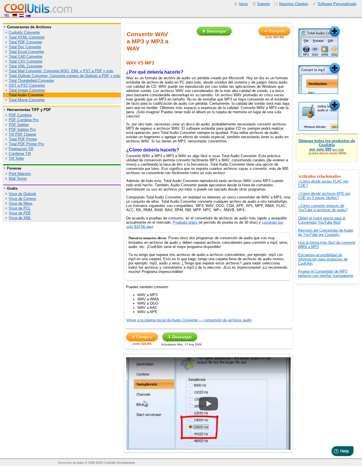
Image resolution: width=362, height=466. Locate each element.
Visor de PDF (20, 213)
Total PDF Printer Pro (26, 144)
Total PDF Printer (23, 139)
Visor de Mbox (21, 203)
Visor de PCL (20, 208)
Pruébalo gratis (185, 222)
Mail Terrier (18, 178)
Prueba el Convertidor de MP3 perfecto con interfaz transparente (325, 273)
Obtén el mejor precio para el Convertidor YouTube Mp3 (321, 220)
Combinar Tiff (20, 153)
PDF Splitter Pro (22, 129)
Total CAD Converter (25, 56)
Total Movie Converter (27, 100)
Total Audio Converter (26, 95)
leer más (338, 149)
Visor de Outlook (22, 194)
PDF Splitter (19, 125)
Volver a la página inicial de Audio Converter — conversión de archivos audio (189, 320)
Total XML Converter (25, 66)
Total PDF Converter (25, 42)
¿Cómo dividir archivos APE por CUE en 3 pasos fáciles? (324, 195)
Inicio (243, 4)
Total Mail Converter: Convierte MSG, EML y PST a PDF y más (61, 71)
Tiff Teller (16, 158)
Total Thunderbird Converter (31, 80)
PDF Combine (20, 115)
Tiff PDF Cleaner (22, 134)
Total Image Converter (27, 90)
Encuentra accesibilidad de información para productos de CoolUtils (323, 259)
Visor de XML (20, 218)
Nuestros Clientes (293, 4)
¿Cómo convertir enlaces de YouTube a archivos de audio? (323, 208)
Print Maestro (20, 174)
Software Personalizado (337, 4)
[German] (14, 16)
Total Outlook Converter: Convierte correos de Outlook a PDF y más (64, 76)
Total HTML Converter (27, 37)
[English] (7, 16)
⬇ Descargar (214, 31)
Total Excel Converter (26, 52)
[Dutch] (21, 16)
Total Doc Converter (25, 47)
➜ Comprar (274, 31)
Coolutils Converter (24, 32)
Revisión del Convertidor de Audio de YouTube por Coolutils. (325, 232)
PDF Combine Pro (23, 120)
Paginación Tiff (21, 149)
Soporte (263, 4)
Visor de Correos (22, 198)
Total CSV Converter (25, 61)
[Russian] (28, 16)
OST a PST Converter (27, 85)
